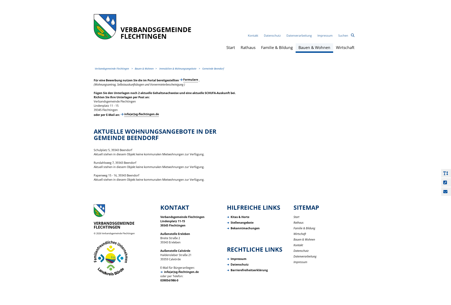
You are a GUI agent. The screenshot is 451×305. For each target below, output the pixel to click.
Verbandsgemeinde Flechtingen (118, 233)
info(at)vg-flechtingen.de (141, 114)
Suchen (343, 36)
